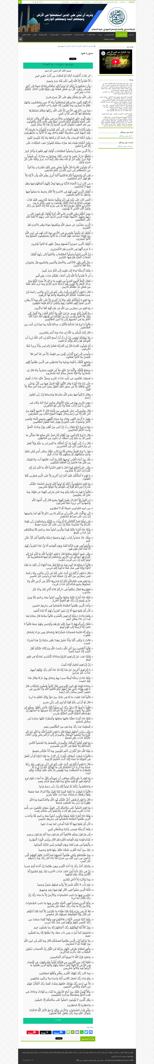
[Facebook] (40, 2)
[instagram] (33, 2)
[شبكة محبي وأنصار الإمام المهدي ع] (77, 18)
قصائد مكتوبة (26, 34)
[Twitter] (38, 2)
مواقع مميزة (75, 2)
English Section (109, 39)
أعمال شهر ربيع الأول (125, 136)
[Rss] (42, 2)
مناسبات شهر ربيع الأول (125, 146)
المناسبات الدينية (98, 2)
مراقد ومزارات (54, 34)
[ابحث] (20, 2)
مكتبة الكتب (91, 34)
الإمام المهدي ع (109, 34)
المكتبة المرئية (79, 34)
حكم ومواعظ (43, 34)
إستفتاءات (122, 2)
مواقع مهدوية (65, 2)
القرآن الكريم (122, 34)
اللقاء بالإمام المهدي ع (111, 2)
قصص (35, 34)
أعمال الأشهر (86, 2)
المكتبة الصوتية (67, 34)
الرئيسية (131, 34)
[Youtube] (36, 2)
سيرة (100, 34)
